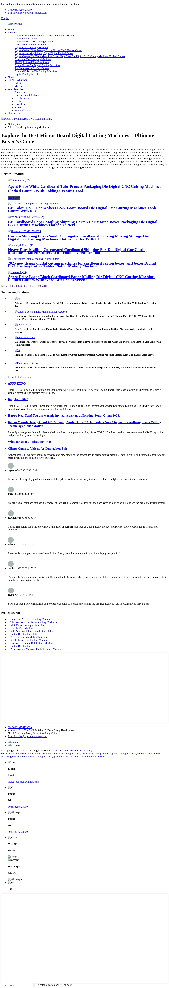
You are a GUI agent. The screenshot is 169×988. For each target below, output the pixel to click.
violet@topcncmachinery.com (23, 781)
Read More (14, 197)
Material (19, 86)
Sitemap (56, 750)
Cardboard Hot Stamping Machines (33, 59)
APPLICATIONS (17, 80)
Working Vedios (23, 110)
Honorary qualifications (27, 95)
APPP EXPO (17, 383)
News (11, 77)
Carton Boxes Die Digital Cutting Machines (37, 65)
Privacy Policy (84, 750)
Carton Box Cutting (20, 646)
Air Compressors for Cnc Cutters (32, 68)
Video (18, 107)
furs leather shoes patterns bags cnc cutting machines (109, 753)
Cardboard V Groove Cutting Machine (30, 619)
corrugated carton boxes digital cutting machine (26, 753)
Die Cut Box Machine (22, 628)
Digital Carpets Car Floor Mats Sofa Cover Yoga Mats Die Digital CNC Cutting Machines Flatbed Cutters (70, 56)
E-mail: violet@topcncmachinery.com (27, 12)
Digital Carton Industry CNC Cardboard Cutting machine (44, 35)
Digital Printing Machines (28, 74)
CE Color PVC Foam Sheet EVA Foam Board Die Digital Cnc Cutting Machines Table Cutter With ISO (82, 209)
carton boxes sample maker (151, 753)
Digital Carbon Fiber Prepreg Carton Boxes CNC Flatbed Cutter (48, 50)
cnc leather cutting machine (66, 753)
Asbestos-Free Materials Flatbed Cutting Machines (36, 649)
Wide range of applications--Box (30, 441)
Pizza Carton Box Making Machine (28, 637)
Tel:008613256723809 (20, 9)
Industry (19, 83)
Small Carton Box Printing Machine (29, 640)
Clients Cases (22, 98)
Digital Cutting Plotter (26, 38)
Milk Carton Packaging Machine (27, 625)
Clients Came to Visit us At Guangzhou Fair (37, 448)
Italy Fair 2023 (18, 399)
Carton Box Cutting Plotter (24, 634)
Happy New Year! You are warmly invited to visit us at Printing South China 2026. (64, 415)
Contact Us (14, 113)
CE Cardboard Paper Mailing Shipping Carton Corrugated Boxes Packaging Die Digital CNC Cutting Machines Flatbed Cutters (82, 223)
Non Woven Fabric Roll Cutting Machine (32, 643)
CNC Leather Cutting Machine (31, 44)
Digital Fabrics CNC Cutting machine (34, 41)
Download (20, 104)
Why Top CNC (16, 89)
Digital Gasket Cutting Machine (31, 47)
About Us (20, 92)
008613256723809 (18, 806)
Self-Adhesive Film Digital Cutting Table (31, 631)
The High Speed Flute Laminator (32, 62)
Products (12, 32)
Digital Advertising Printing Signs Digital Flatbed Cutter (44, 53)
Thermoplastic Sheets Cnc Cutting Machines (33, 622)
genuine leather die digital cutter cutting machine (78, 756)
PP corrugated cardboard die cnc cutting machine (26, 756)
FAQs (18, 101)
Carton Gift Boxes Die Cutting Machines (36, 71)
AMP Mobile (69, 750)
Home (11, 29)
